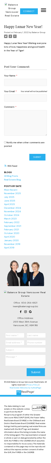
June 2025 (9, 200)
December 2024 (12, 207)
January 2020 (11, 240)
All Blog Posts (11, 175)
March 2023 (10, 218)
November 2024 (12, 211)
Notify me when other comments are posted (24, 144)
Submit (37, 157)
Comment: (9, 106)
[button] (29, 11)
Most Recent (10, 189)
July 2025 (9, 197)
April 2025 (9, 204)
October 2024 (11, 215)
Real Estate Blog (12, 179)
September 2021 (12, 226)
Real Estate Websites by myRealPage (25, 388)
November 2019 (12, 244)
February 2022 (11, 222)
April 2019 (9, 247)
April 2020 (9, 236)
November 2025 (12, 193)
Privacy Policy (32, 385)
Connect (29, 11)
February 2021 (11, 229)
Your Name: (10, 75)
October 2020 (11, 233)
